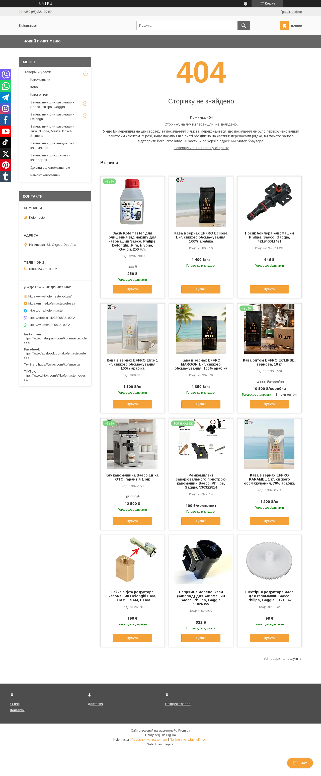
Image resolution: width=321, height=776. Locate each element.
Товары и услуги (37, 72)
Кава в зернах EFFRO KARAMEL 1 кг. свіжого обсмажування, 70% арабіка (269, 479)
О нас (15, 704)
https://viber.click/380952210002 (52, 318)
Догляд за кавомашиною (50, 167)
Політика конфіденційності (189, 739)
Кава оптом (39, 94)
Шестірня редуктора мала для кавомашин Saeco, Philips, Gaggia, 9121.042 (269, 596)
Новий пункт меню (42, 41)
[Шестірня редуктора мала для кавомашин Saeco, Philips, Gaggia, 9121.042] (269, 560)
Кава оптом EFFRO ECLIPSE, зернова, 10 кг (269, 362)
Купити (132, 289)
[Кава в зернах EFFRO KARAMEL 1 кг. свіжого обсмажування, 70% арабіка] (269, 444)
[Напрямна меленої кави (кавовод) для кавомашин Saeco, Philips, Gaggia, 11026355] (201, 560)
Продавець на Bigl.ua (160, 735)
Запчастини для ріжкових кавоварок (50, 157)
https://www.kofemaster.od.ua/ (50, 296)
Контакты (17, 710)
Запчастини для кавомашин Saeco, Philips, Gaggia (52, 104)
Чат (304, 763)
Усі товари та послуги (281, 659)
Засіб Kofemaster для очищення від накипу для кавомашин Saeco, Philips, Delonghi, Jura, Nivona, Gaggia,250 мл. (132, 241)
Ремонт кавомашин (45, 175)
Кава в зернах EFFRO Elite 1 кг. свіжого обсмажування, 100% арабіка (132, 364)
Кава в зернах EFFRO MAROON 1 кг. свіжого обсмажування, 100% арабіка (201, 364)
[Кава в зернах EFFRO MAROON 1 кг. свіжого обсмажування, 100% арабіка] (201, 329)
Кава (34, 87)
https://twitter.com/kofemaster (59, 364)
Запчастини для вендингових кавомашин (53, 145)
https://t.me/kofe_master (46, 310)
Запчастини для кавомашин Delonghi (52, 116)
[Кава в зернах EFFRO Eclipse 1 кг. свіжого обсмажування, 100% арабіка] (201, 201)
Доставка (95, 704)
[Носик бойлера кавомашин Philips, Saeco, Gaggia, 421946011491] (269, 201)
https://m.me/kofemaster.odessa (51, 303)
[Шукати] (243, 25)
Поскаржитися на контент (149, 739)
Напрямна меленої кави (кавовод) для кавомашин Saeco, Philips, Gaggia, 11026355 (201, 598)
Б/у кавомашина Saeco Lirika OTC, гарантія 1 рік (132, 477)
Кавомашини (40, 79)
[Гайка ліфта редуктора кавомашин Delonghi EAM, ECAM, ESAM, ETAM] (133, 560)
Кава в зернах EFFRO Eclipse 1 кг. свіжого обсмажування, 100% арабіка (200, 237)
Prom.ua (184, 730)
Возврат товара (178, 704)
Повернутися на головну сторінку (201, 148)
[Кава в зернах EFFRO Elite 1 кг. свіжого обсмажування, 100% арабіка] (133, 329)
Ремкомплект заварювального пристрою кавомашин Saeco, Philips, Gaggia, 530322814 (201, 481)
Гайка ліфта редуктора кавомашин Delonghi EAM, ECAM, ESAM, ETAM (132, 596)
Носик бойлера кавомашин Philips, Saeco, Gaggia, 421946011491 (269, 237)
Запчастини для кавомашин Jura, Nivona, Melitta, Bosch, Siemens (52, 131)
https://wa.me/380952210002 (49, 325)
